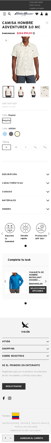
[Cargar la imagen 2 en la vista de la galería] (20, 91)
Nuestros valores (40, 423)
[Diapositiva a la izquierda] (2, 234)
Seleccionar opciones (37, 289)
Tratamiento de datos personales (25, 430)
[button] (9, 14)
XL (37, 148)
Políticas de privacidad (25, 427)
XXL (46, 148)
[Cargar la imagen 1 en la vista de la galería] (8, 91)
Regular (6, 121)
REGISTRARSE (14, 386)
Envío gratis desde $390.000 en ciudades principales (36, 5)
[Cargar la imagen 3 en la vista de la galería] (33, 91)
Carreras (25, 423)
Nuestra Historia (10, 423)
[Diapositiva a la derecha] (48, 234)
